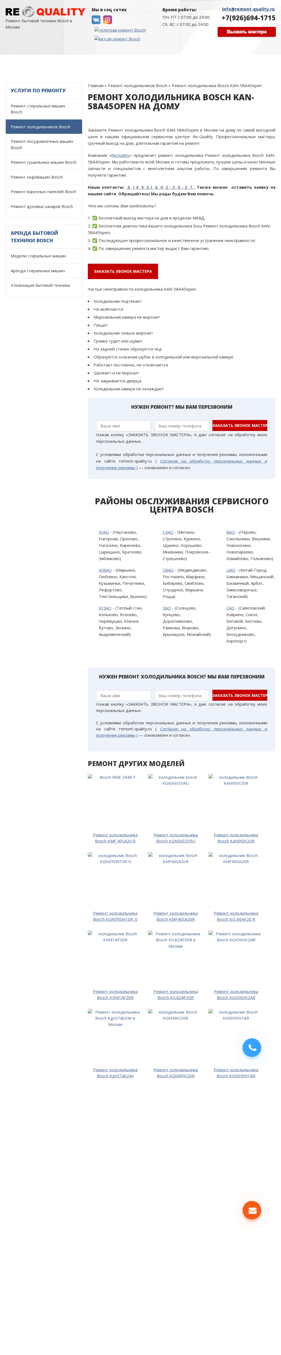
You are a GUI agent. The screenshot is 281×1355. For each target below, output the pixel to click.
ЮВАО (105, 570)
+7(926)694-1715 (249, 17)
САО (230, 608)
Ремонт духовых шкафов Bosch (42, 206)
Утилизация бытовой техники (40, 285)
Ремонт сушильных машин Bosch (44, 162)
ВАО (230, 532)
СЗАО (168, 532)
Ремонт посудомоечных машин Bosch (42, 144)
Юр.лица (208, 62)
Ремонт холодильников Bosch (40, 126)
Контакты (237, 62)
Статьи (265, 62)
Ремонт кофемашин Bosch (37, 177)
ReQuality (120, 155)
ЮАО (104, 532)
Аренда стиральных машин (38, 270)
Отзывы (151, 62)
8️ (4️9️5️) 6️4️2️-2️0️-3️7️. (160, 187)
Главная (17, 62)
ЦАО (230, 570)
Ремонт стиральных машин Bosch (38, 109)
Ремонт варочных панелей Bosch (43, 191)
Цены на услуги (51, 62)
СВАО (168, 570)
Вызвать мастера (246, 31)
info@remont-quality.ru (248, 9)
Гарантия (179, 62)
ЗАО (167, 608)
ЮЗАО (105, 608)
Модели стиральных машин (105, 62)
